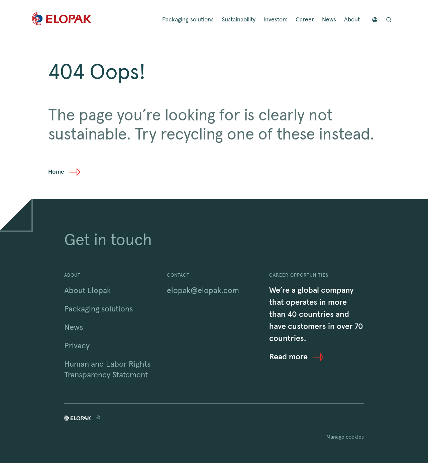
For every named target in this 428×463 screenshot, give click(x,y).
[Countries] (375, 20)
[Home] (61, 20)
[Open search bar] (389, 20)
